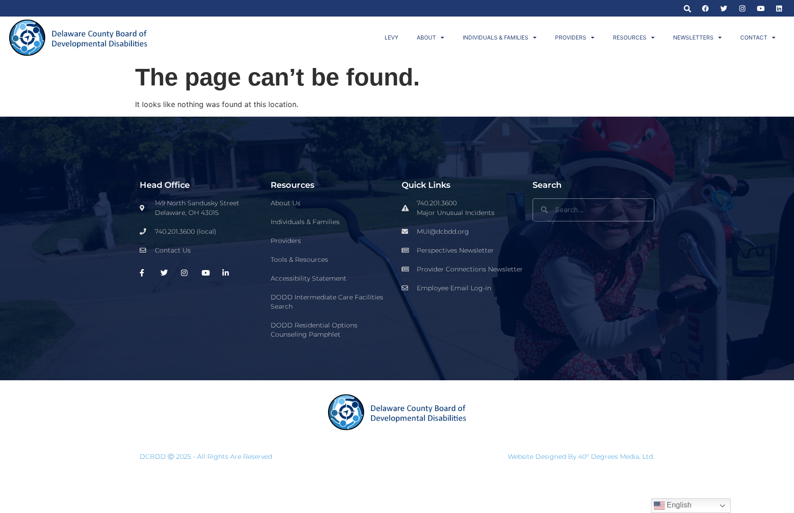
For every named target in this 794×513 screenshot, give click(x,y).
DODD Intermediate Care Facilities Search (327, 301)
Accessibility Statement (308, 278)
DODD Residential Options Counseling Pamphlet (314, 329)
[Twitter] (723, 8)
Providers (570, 37)
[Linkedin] (779, 8)
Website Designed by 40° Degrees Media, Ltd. (581, 456)
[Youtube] (760, 8)
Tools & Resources (299, 259)
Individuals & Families (495, 37)
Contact (753, 37)
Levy (391, 37)
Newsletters (693, 37)
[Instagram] (742, 8)
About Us (286, 203)
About (426, 37)
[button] (687, 8)
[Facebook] (705, 8)
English (678, 505)
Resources (630, 37)
